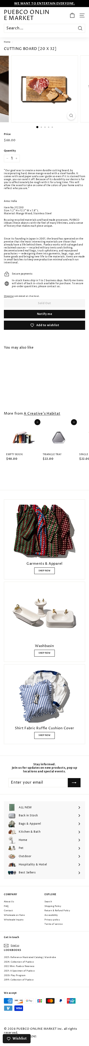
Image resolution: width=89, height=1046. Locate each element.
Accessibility (51, 915)
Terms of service (53, 924)
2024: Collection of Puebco (19, 962)
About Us (9, 901)
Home (7, 42)
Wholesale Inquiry (14, 919)
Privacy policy (52, 919)
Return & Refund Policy (57, 910)
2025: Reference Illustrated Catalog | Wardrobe (30, 957)
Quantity (10, 150)
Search (48, 901)
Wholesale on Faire (14, 915)
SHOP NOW (44, 571)
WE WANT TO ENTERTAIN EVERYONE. (44, 3)
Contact (8, 910)
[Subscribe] (74, 782)
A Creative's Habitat (42, 413)
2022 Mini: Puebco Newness (19, 966)
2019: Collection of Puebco (19, 979)
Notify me (44, 314)
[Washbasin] (44, 613)
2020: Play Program (14, 975)
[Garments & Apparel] (44, 531)
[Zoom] (71, 115)
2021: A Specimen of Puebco (19, 970)
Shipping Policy (52, 906)
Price (7, 134)
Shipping (8, 296)
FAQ (6, 906)
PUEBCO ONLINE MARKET (27, 15)
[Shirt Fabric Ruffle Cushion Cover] (44, 696)
